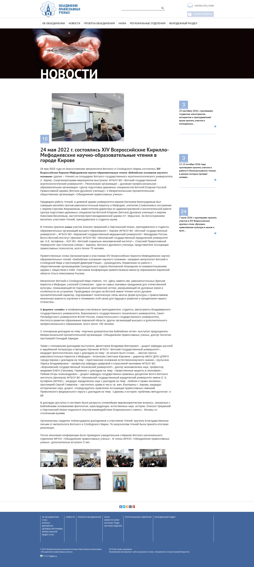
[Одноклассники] (127, 506)
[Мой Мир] (130, 506)
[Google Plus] (133, 506)
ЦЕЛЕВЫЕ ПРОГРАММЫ (52, 528)
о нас (44, 520)
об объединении (53, 23)
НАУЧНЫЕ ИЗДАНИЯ (113, 525)
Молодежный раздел (183, 23)
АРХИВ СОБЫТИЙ (49, 531)
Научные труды (111, 523)
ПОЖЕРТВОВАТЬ (203, 14)
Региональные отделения (148, 23)
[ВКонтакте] (120, 506)
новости (74, 23)
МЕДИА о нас (48, 534)
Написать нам (204, 5)
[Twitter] (124, 506)
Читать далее (215, 126)
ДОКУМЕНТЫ (47, 525)
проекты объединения (99, 23)
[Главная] (60, 9)
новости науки (111, 520)
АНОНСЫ (46, 523)
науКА (122, 23)
